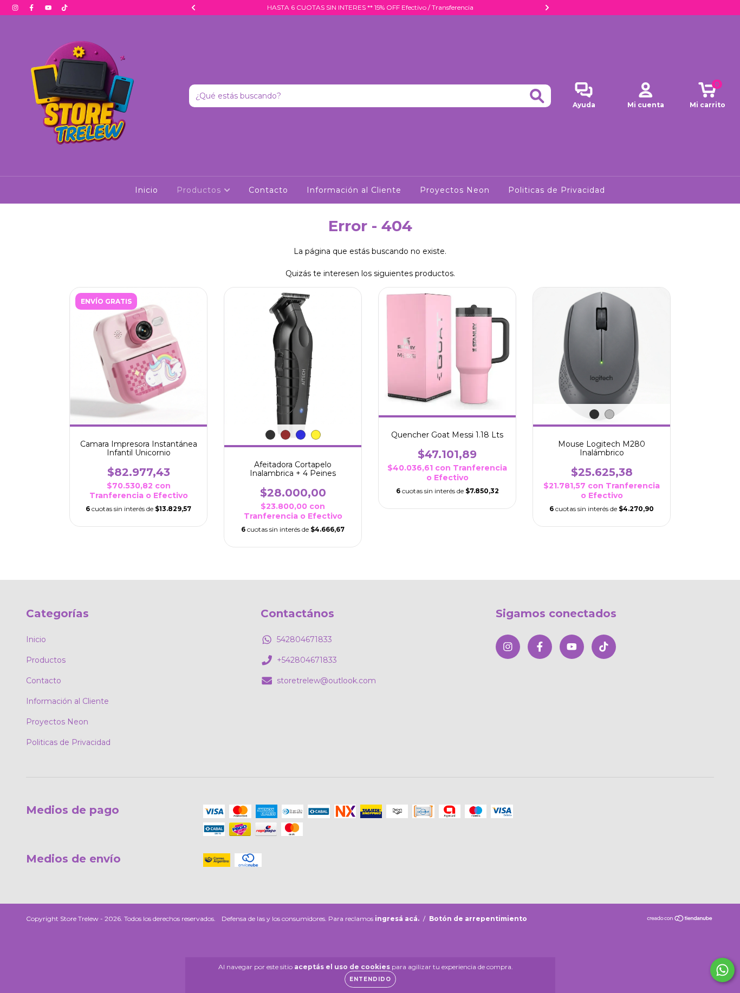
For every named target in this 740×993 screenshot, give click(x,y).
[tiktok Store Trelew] (64, 7)
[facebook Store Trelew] (32, 7)
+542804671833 (307, 660)
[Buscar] (537, 96)
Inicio (146, 190)
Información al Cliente (354, 190)
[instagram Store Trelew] (16, 7)
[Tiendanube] (680, 920)
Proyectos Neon (455, 190)
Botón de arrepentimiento (478, 918)
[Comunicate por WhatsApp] (722, 970)
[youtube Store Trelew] (49, 7)
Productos (200, 190)
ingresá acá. (397, 918)
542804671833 (304, 639)
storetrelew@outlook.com (326, 680)
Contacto (268, 190)
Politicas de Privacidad (556, 190)
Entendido (370, 979)
